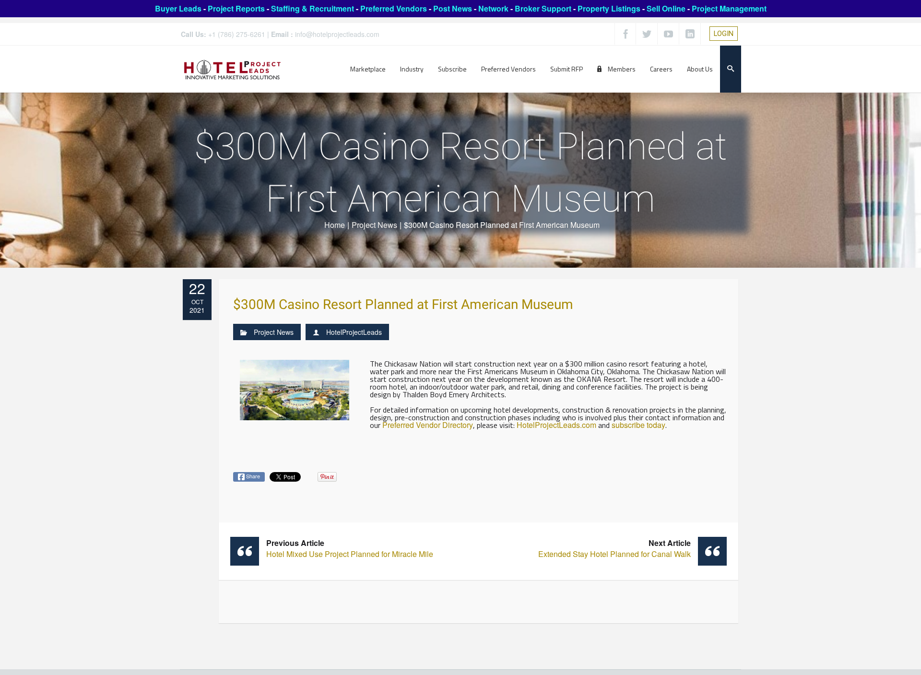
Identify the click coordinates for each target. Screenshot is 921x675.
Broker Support (543, 8)
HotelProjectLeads (354, 332)
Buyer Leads (178, 8)
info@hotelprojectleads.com (337, 34)
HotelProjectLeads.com (556, 424)
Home (334, 224)
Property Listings (609, 8)
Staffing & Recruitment (312, 8)
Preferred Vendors (393, 8)
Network (493, 8)
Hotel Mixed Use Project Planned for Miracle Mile (349, 548)
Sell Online (666, 8)
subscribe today (638, 424)
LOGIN (723, 33)
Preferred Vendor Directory (427, 424)
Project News (374, 224)
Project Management (729, 8)
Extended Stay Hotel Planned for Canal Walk (614, 548)
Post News (452, 8)
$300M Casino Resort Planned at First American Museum (403, 305)
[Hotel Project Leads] (232, 68)
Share (252, 476)
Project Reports (236, 8)
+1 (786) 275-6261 (236, 34)
